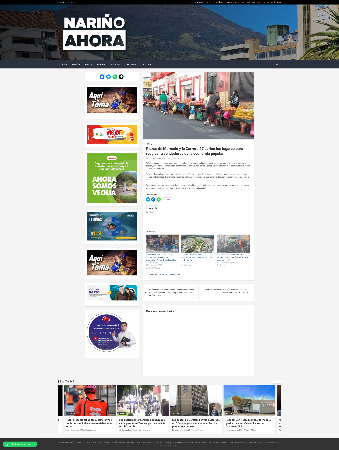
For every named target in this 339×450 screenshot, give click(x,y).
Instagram (211, 2)
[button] (20, 444)
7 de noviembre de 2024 (156, 158)
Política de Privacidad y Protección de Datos (264, 2)
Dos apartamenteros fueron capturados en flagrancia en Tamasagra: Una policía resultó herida (142, 423)
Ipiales (101, 64)
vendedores (175, 274)
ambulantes (160, 274)
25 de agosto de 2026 (75, 430)
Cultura (146, 64)
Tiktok (220, 2)
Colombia (131, 64)
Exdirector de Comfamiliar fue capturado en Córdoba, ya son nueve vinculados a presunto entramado (196, 423)
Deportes (115, 64)
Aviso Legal (239, 2)
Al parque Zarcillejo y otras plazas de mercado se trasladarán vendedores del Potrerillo (196, 257)
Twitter (201, 2)
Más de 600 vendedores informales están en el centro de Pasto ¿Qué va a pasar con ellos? (232, 257)
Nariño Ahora (173, 158)
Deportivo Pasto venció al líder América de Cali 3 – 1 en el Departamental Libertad (226, 291)
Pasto (88, 64)
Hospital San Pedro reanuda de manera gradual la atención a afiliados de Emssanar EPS (248, 423)
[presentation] (275, 381)
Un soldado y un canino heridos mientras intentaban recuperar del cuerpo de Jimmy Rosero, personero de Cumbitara (171, 293)
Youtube (229, 2)
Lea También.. (68, 381)
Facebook (192, 2)
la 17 (168, 274)
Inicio (64, 64)
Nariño (76, 64)
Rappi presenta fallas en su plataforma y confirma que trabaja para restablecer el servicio (89, 423)
